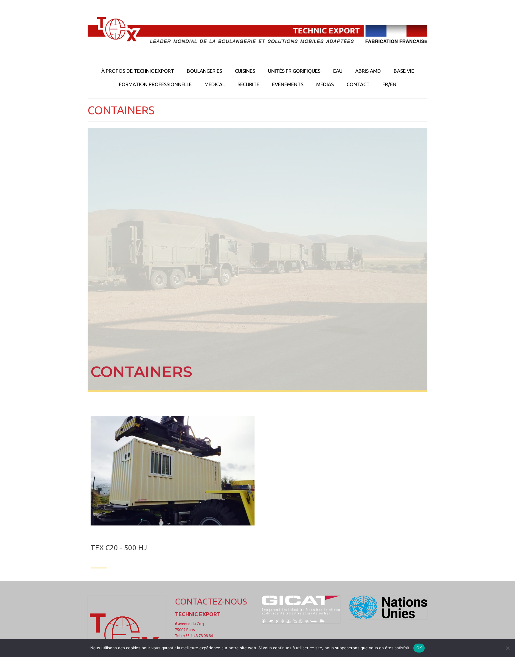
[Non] (508, 648)
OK (419, 647)
